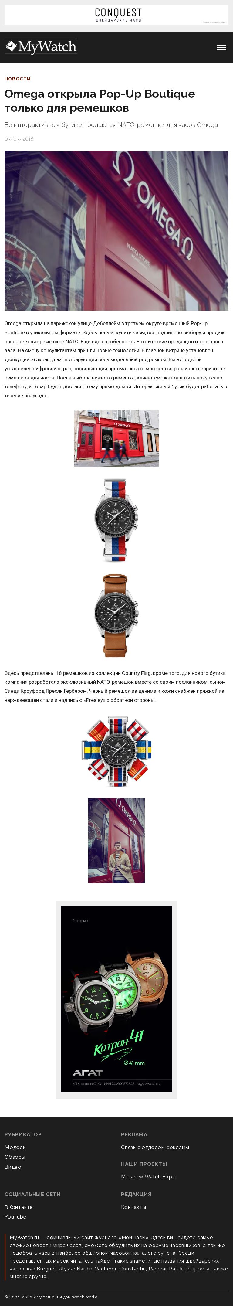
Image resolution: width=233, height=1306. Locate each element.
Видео (13, 1167)
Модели (15, 1147)
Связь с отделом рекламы (155, 1147)
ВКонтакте (19, 1207)
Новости (18, 79)
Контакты (133, 1207)
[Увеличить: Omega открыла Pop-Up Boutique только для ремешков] (116, 231)
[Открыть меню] (221, 47)
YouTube (16, 1217)
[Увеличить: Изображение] (116, 439)
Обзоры (15, 1157)
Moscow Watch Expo (148, 1177)
